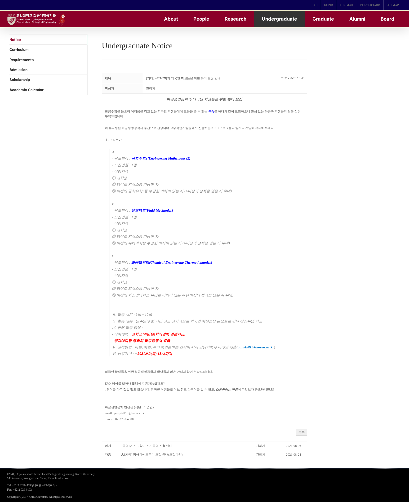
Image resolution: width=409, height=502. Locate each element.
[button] (150, 88)
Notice (15, 39)
